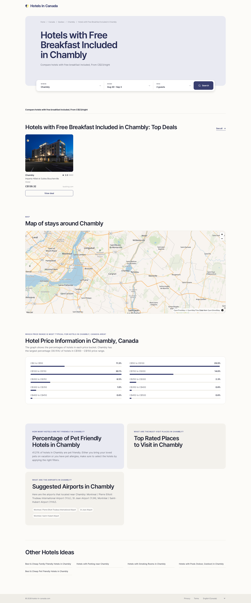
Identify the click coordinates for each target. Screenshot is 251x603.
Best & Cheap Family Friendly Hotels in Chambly (48, 564)
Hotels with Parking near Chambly (93, 564)
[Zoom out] (222, 238)
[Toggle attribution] (222, 310)
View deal (49, 193)
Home (43, 22)
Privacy (187, 598)
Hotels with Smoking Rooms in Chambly (147, 564)
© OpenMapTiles (192, 310)
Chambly (71, 22)
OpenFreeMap (179, 310)
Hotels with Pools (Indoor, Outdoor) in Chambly (201, 564)
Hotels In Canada (44, 6)
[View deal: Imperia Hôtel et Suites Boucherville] (49, 153)
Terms (196, 598)
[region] (125, 272)
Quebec (61, 22)
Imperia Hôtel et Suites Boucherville (42, 178)
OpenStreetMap (214, 310)
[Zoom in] (222, 234)
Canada (52, 22)
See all (221, 128)
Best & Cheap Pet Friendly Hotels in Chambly (46, 571)
